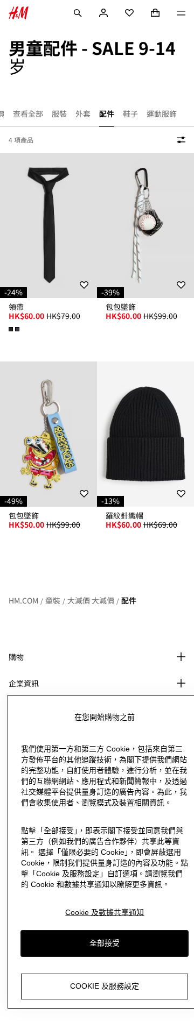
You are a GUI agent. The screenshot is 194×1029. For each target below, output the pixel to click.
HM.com (23, 600)
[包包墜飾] (145, 225)
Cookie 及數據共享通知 (104, 912)
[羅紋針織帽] (145, 434)
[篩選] (178, 140)
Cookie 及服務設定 (104, 986)
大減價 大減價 (90, 600)
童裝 (52, 600)
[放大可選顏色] (15, 329)
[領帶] (48, 225)
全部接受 (104, 943)
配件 (128, 600)
